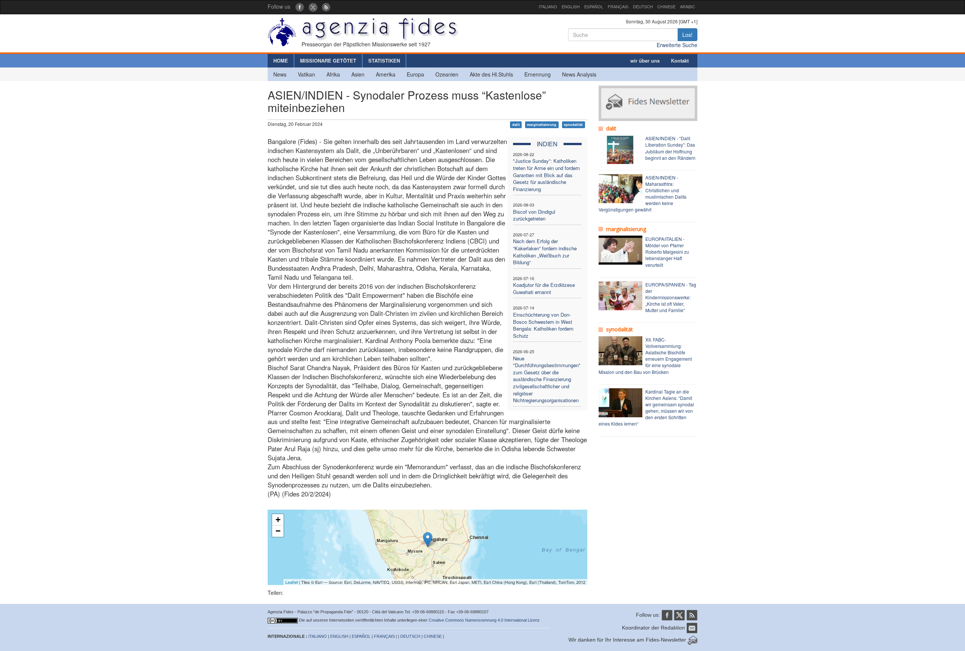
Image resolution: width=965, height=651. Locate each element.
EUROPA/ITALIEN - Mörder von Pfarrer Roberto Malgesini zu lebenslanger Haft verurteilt (667, 252)
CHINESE (666, 6)
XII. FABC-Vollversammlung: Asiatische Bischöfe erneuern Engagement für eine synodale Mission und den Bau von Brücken (645, 355)
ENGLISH (571, 6)
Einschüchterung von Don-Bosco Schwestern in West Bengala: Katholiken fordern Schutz (543, 325)
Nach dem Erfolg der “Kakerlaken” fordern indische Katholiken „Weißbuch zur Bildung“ (545, 251)
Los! (687, 34)
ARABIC (687, 6)
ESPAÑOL (593, 6)
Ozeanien (446, 74)
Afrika (333, 74)
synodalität (573, 124)
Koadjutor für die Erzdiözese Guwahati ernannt (544, 288)
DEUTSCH (643, 6)
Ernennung (537, 74)
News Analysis (579, 74)
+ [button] (278, 519)
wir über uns (645, 60)
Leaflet (291, 582)
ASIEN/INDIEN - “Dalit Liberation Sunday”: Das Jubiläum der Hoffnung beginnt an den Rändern (670, 148)
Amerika (385, 74)
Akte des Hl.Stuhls (491, 74)
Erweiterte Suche (677, 45)
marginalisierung (541, 124)
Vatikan (306, 74)
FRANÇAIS (618, 6)
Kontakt (680, 60)
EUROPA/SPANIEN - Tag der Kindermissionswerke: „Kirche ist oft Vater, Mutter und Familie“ (670, 297)
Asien (358, 74)
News (279, 74)
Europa (415, 74)
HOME (280, 60)
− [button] (278, 531)
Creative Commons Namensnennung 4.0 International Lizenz (484, 620)
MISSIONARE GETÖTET (328, 60)
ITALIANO (548, 6)
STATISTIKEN (384, 60)
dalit (516, 124)
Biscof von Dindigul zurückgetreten (534, 215)
